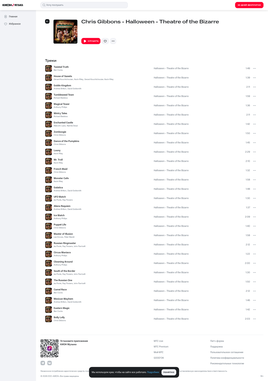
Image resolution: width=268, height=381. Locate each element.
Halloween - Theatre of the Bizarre (171, 68)
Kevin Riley (78, 79)
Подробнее (153, 372)
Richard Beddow (61, 98)
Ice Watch (59, 215)
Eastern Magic (62, 308)
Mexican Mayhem (63, 299)
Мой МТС (158, 352)
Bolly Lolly (59, 317)
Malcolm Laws (60, 125)
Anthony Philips (60, 107)
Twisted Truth (61, 67)
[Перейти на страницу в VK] (49, 363)
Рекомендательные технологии (227, 363)
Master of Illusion (63, 234)
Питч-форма (217, 341)
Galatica (58, 187)
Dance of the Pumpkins (66, 141)
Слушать (93, 41)
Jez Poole (57, 200)
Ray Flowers (67, 200)
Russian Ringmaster (65, 243)
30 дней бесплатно (249, 5)
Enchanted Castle (63, 122)
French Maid (60, 169)
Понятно (168, 372)
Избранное (15, 24)
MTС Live (158, 341)
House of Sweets (63, 76)
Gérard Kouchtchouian (63, 79)
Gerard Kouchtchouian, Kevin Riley (99, 79)
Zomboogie (60, 132)
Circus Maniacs (62, 252)
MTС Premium (161, 346)
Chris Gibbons (60, 135)
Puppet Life (60, 224)
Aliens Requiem (62, 206)
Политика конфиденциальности (227, 358)
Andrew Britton (60, 88)
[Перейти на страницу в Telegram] (43, 363)
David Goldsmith (74, 88)
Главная (13, 16)
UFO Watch (60, 197)
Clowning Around (63, 262)
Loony (57, 150)
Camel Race (60, 289)
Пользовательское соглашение (226, 352)
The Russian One (63, 280)
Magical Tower (62, 104)
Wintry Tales (60, 113)
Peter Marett (69, 237)
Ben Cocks (58, 70)
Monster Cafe (61, 178)
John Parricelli (79, 246)
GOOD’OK (159, 358)
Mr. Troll (58, 159)
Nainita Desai (72, 125)
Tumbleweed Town (64, 95)
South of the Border (64, 271)
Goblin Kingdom (62, 85)
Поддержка (216, 346)
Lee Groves (58, 237)
